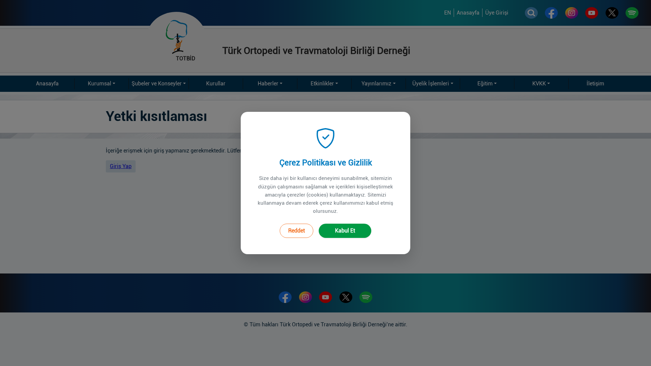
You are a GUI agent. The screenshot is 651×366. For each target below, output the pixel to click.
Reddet (296, 230)
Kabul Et (345, 230)
